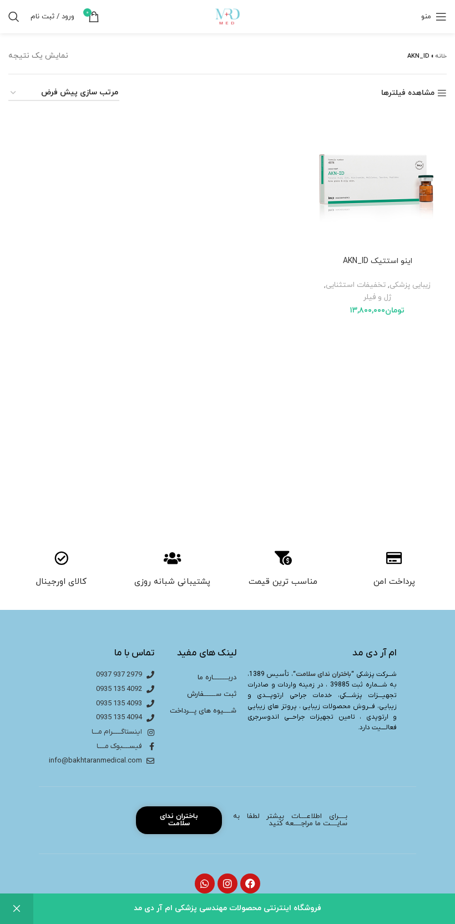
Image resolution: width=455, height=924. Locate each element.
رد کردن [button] (16, 908)
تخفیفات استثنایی (356, 285)
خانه (441, 56)
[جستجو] (14, 17)
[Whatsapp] (205, 883)
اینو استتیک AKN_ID (377, 261)
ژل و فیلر (377, 297)
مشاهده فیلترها (407, 93)
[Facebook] (250, 883)
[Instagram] (227, 883)
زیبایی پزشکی (410, 285)
